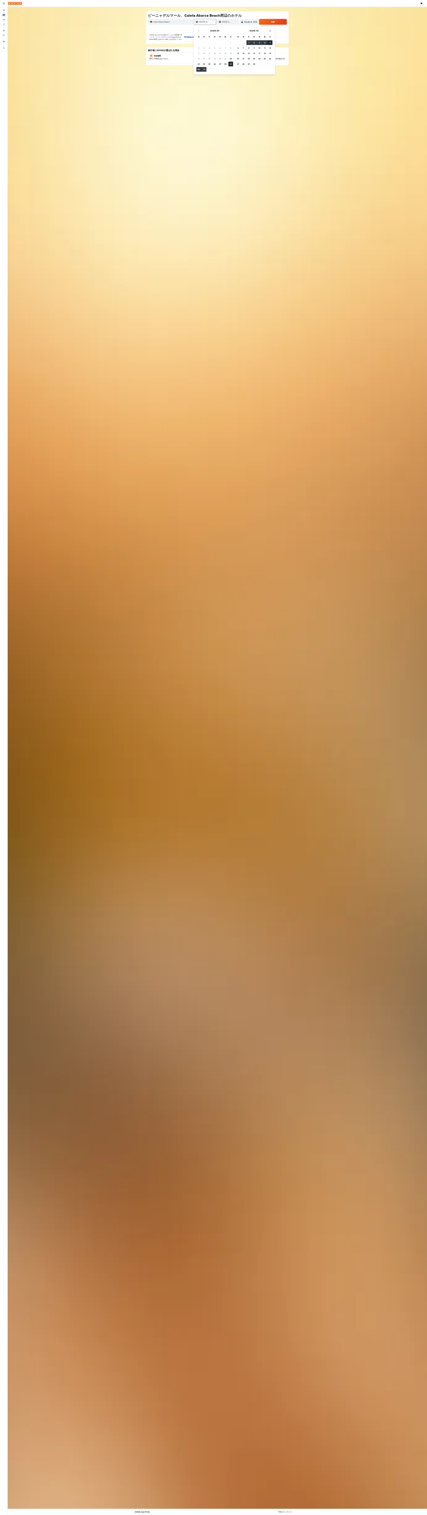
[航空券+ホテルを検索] (4, 24)
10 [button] (204, 53)
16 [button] (199, 59)
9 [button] (198, 53)
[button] (3, 3)
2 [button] (198, 48)
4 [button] (209, 48)
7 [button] (225, 48)
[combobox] (172, 21)
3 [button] (204, 48)
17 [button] (204, 59)
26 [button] (215, 64)
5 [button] (214, 48)
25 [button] (209, 64)
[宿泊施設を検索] (4, 15)
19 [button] (215, 59)
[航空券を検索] (4, 10)
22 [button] (231, 59)
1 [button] (230, 43)
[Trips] (4, 41)
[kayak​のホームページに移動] (15, 3)
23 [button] (199, 64)
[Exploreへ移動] (4, 30)
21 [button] (225, 59)
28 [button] (225, 64)
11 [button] (209, 53)
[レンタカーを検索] (4, 19)
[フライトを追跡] (4, 35)
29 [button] (231, 64)
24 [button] (204, 64)
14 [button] (225, 53)
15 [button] (231, 53)
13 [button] (220, 53)
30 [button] (199, 69)
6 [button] (220, 48)
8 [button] (230, 48)
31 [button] (204, 69)
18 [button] (209, 59)
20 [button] (220, 59)
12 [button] (215, 53)
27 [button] (220, 64)
